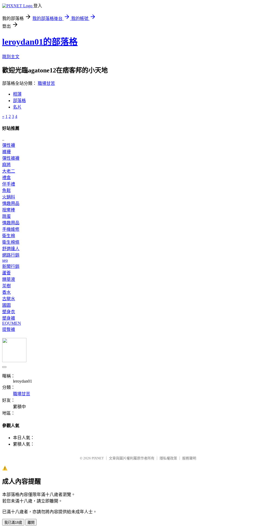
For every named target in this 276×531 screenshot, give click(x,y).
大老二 (8, 171)
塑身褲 (8, 318)
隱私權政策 (168, 458)
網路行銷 (10, 255)
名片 (17, 107)
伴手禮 (8, 184)
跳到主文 (10, 56)
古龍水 (8, 298)
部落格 (19, 100)
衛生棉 (8, 235)
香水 (6, 292)
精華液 (8, 279)
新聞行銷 (10, 266)
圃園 (6, 305)
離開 (30, 522)
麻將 (6, 164)
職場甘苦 (46, 83)
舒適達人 (10, 248)
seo (5, 260)
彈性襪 (8, 145)
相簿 (17, 94)
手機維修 (10, 229)
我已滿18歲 (13, 522)
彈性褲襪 (10, 158)
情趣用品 (10, 203)
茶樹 (6, 286)
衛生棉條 (10, 242)
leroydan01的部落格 (40, 42)
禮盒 (6, 177)
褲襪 (6, 151)
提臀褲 (8, 329)
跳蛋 (6, 216)
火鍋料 (8, 197)
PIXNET (98, 458)
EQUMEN (11, 323)
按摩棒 (8, 210)
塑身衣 (8, 311)
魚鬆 (6, 190)
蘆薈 (6, 273)
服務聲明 (189, 458)
